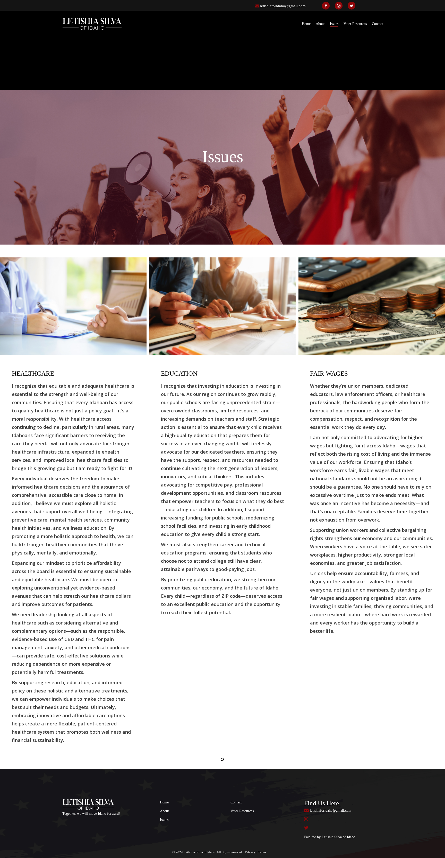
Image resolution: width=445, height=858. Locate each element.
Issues (164, 820)
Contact (236, 802)
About (164, 811)
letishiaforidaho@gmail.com (283, 6)
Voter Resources (242, 811)
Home (164, 802)
